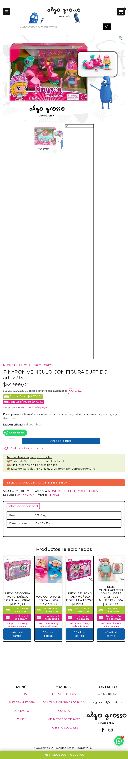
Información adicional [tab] (23, 506)
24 (19, 494)
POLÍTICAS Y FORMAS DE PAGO (64, 702)
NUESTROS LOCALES (64, 727)
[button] (64, 447)
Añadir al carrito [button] (17, 634)
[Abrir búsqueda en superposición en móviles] (64, 26)
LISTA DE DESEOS (64, 694)
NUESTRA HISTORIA (21, 702)
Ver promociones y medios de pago (25, 407)
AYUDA (21, 719)
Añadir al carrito (61, 440)
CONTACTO (21, 710)
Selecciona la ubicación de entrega (37, 482)
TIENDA (21, 694)
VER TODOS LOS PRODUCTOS (64, 754)
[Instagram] (110, 730)
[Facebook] (103, 730)
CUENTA (64, 710)
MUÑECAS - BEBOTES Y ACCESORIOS (28, 365)
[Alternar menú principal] (6, 11)
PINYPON (28, 494)
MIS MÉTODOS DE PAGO (64, 719)
